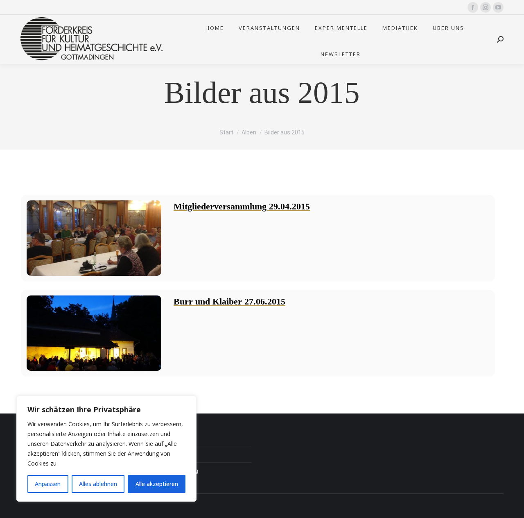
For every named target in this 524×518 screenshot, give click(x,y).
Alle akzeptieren (157, 484)
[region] (106, 449)
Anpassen (48, 484)
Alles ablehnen (98, 484)
